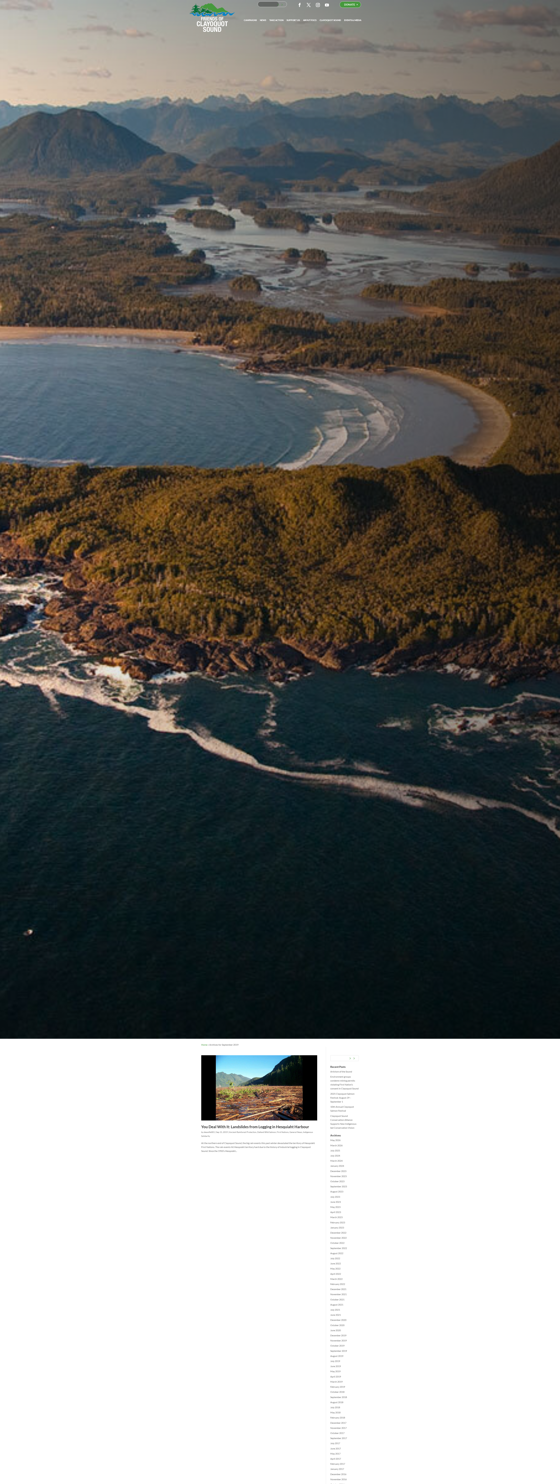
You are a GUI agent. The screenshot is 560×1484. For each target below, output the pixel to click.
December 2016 (338, 1474)
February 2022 (337, 1284)
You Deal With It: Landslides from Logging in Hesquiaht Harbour (255, 1126)
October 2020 (337, 1325)
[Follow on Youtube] (327, 5)
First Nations (283, 1132)
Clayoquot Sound (330, 20)
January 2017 (337, 1469)
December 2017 (338, 1422)
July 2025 (335, 1150)
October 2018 (337, 1391)
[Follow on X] (309, 5)
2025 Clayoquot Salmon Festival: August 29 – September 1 (342, 1097)
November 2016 (338, 1479)
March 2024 (336, 1160)
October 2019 (337, 1345)
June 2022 (335, 1263)
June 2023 (335, 1201)
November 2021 (338, 1294)
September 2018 (338, 1397)
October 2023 (337, 1181)
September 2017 (338, 1438)
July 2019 (335, 1361)
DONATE (349, 4)
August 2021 (336, 1304)
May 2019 (335, 1371)
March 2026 (336, 1145)
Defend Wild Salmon (266, 1132)
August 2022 (336, 1253)
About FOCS (309, 20)
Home (204, 1044)
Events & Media (352, 20)
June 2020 (335, 1330)
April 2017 (335, 1458)
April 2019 (335, 1376)
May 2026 (335, 1140)
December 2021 (338, 1289)
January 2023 (337, 1227)
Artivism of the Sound (341, 1071)
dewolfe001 (209, 1132)
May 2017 (335, 1453)
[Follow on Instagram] (318, 5)
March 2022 (336, 1279)
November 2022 (338, 1237)
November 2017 (338, 1428)
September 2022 (338, 1248)
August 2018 (336, 1402)
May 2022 (335, 1268)
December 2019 (338, 1335)
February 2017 (337, 1463)
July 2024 (335, 1155)
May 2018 (335, 1412)
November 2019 (338, 1340)
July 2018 (335, 1407)
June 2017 (335, 1448)
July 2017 (335, 1443)
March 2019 (336, 1381)
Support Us (293, 20)
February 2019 (337, 1386)
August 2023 (336, 1191)
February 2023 (337, 1222)
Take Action (276, 20)
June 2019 (335, 1366)
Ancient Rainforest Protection (242, 1132)
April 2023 (335, 1212)
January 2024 (337, 1165)
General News (295, 1132)
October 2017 (337, 1433)
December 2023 (338, 1171)
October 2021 (337, 1299)
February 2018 (337, 1417)
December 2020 (338, 1320)
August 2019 (336, 1356)
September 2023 (338, 1186)
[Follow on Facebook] (299, 5)
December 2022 (338, 1232)
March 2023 (336, 1217)
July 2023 (335, 1196)
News (263, 20)
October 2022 (337, 1242)
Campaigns (250, 20)
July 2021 (335, 1309)
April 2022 (335, 1273)
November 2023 (338, 1176)
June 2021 (335, 1314)
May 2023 (335, 1207)
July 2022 (335, 1258)
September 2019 (338, 1350)
